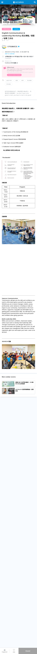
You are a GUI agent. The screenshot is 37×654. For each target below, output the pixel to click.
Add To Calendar (10, 54)
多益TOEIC (9, 80)
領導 (22, 80)
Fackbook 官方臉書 (10, 63)
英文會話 (8, 84)
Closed (27, 651)
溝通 (17, 80)
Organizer (4, 652)
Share (32, 6)
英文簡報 (29, 80)
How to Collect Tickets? (14, 75)
